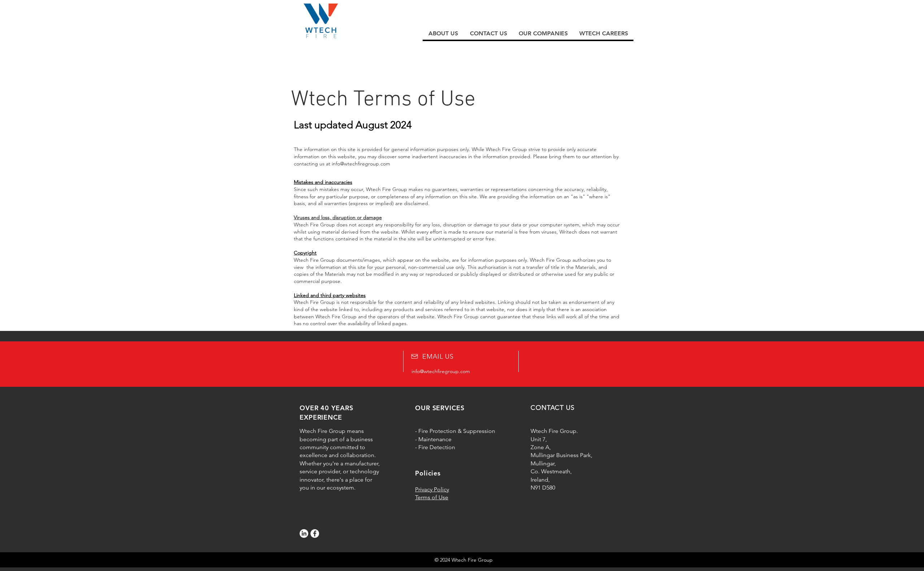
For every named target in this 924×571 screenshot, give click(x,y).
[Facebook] (314, 533)
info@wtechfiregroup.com (361, 163)
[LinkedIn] (304, 533)
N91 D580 (543, 487)
